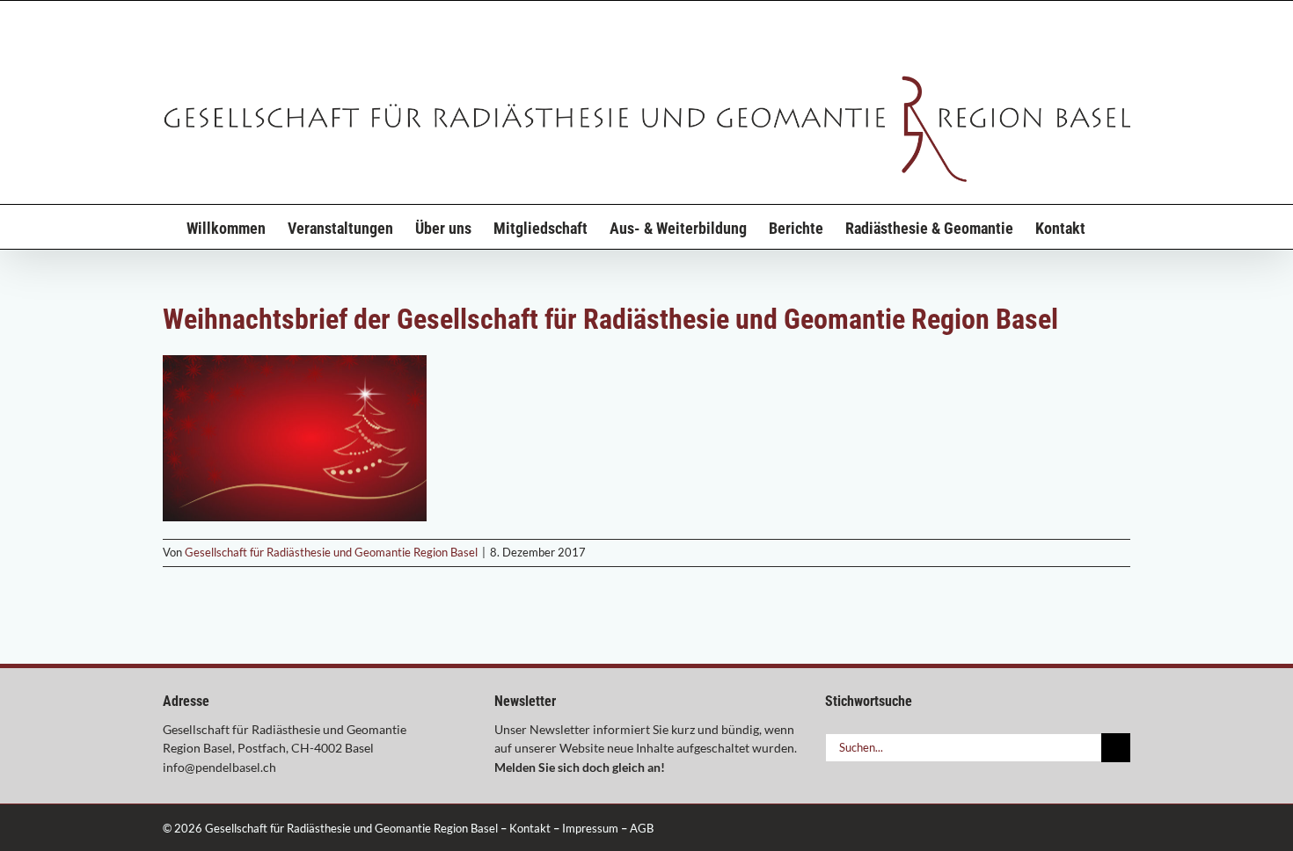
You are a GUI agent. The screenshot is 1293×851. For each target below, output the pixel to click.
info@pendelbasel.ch (219, 767)
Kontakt (530, 828)
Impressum (590, 828)
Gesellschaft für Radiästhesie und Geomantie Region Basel (331, 552)
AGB (642, 828)
